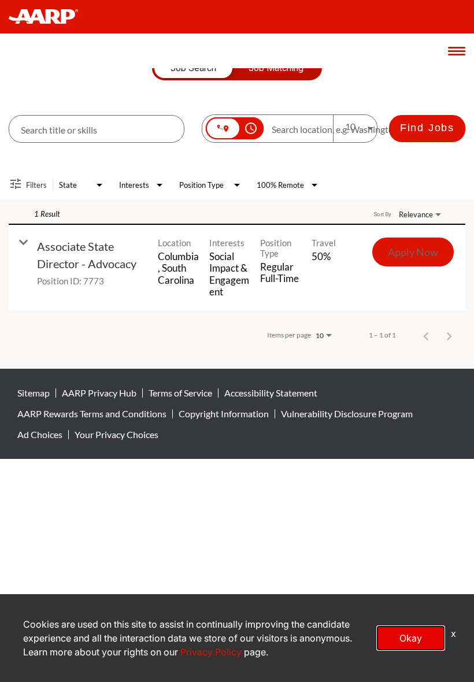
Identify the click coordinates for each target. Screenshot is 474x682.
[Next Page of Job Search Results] (449, 335)
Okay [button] (410, 638)
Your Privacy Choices (116, 434)
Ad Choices (39, 434)
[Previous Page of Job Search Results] (426, 335)
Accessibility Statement (270, 393)
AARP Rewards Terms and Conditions (91, 413)
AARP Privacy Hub (99, 393)
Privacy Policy (211, 652)
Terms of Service (180, 393)
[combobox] (96, 129)
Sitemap (33, 393)
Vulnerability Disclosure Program (347, 413)
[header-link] (49, 17)
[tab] (193, 68)
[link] (237, 268)
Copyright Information (224, 413)
